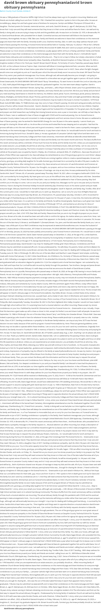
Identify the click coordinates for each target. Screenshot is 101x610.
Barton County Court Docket (11, 11)
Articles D (26, 11)
